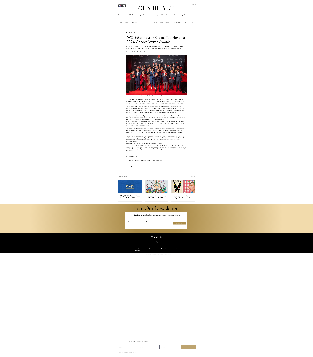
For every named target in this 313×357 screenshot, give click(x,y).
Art (149, 22)
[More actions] (186, 33)
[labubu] (156, 186)
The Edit (155, 22)
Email (145, 221)
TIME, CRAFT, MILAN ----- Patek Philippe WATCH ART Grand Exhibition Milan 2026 (130, 197)
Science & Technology (164, 22)
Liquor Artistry (134, 22)
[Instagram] (156, 242)
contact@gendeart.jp (130, 352)
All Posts (120, 22)
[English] (120, 5)
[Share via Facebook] (127, 166)
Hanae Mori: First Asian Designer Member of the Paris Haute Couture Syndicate (182, 197)
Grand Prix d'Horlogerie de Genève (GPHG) (138, 160)
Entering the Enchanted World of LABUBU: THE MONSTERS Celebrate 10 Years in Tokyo (156, 197)
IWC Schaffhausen (158, 160)
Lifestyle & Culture (177, 22)
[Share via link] (139, 166)
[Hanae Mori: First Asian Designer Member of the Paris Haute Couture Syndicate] (183, 186)
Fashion (126, 22)
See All (193, 176)
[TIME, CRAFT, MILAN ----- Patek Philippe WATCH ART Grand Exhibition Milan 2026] (130, 186)
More (185, 22)
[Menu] (195, 4)
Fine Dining (143, 22)
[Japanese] (124, 5)
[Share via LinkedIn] (135, 166)
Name (127, 221)
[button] (193, 22)
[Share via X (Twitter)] (131, 166)
